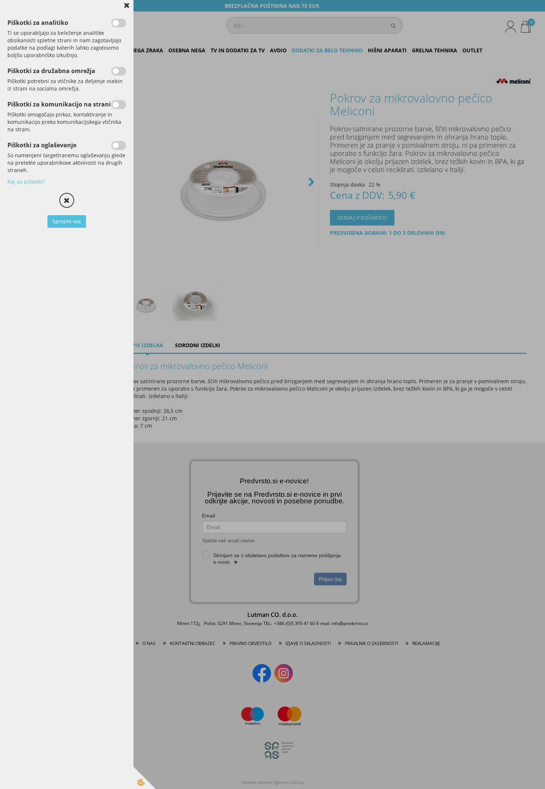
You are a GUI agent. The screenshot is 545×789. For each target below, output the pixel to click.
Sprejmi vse (66, 221)
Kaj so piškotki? (26, 181)
